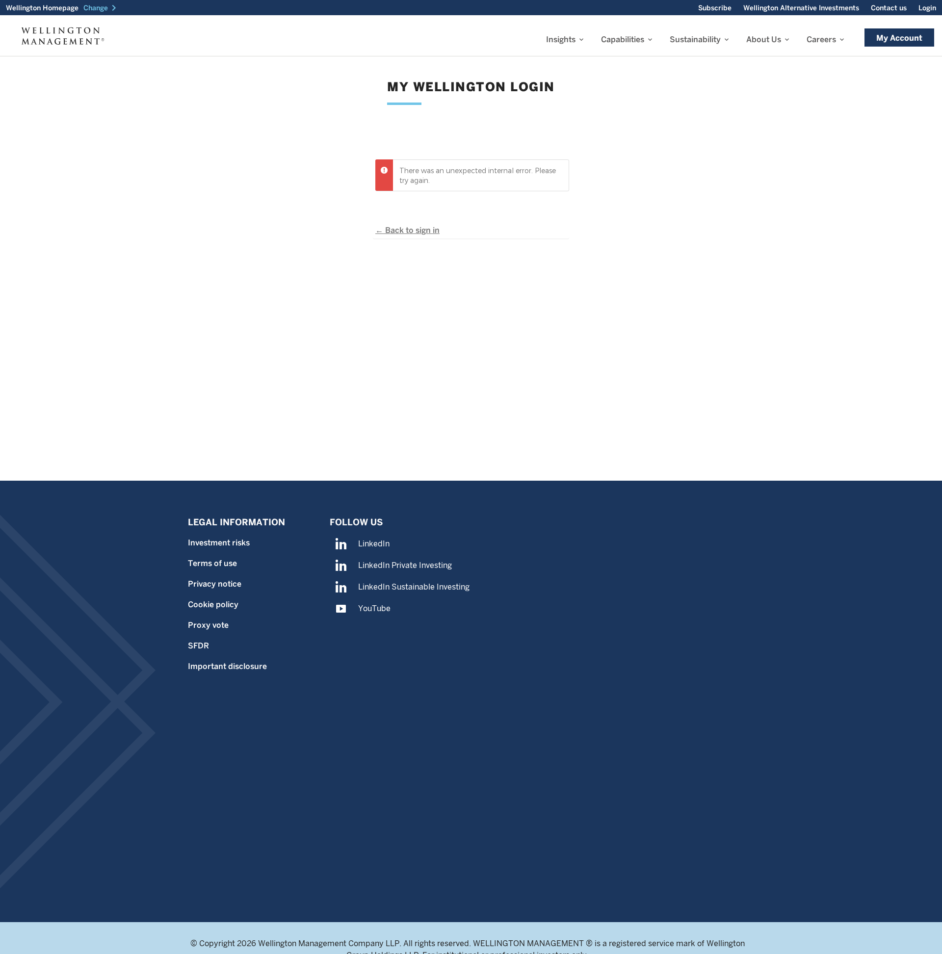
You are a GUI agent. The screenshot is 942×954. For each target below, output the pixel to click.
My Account (899, 38)
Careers (821, 39)
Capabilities (622, 39)
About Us (763, 39)
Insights (561, 39)
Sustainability (695, 39)
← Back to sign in (407, 230)
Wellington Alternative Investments (801, 8)
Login (927, 8)
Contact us (889, 8)
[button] (101, 8)
